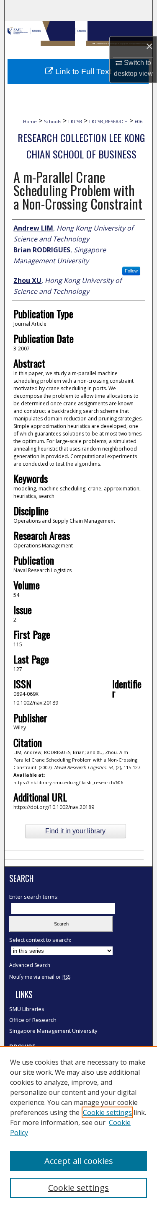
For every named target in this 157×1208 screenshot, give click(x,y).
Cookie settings (107, 1112)
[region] (78, 1127)
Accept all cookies (78, 1161)
